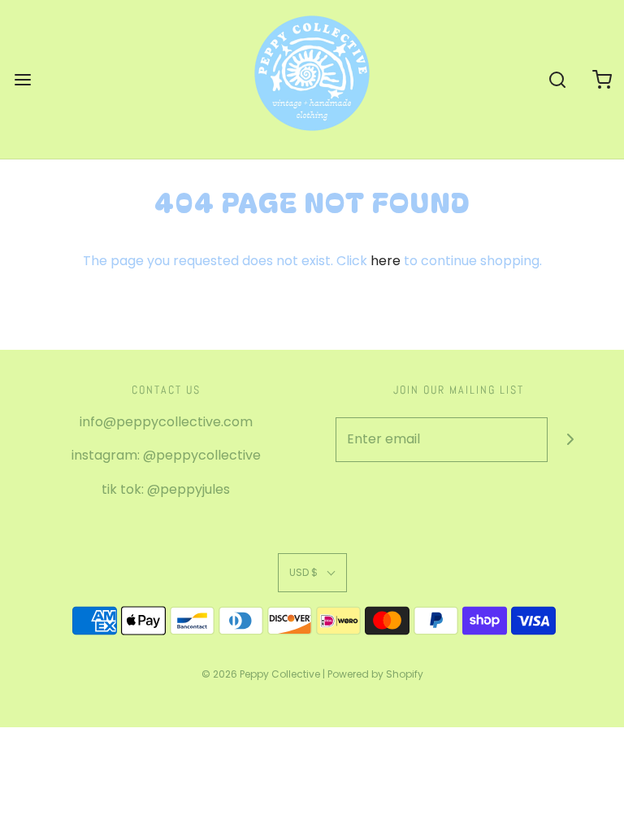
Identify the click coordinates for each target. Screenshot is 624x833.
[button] (312, 572)
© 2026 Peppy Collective (261, 674)
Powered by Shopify (375, 674)
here (385, 260)
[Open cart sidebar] (601, 79)
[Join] (570, 439)
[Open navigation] (22, 79)
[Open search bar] (557, 79)
